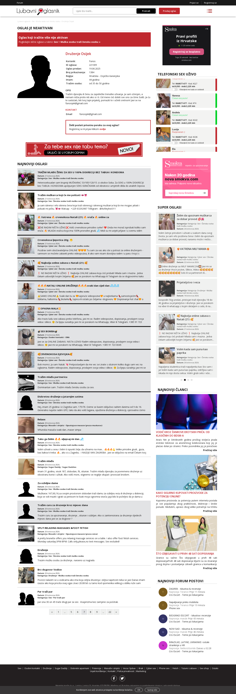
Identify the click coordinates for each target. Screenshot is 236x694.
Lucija (175, 123)
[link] (186, 178)
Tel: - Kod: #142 (184, 115)
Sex (33, 21)
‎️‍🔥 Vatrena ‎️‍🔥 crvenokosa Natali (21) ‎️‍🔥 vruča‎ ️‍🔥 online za (73, 217)
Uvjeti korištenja (98, 671)
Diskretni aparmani (79, 668)
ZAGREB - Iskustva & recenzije (185, 588)
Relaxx (41, 419)
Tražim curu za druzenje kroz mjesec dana (63, 505)
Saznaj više (152, 690)
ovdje (103, 129)
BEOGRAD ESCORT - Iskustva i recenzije (190, 615)
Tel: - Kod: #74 (184, 98)
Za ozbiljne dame (48, 483)
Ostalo (215, 668)
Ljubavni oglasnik (24, 21)
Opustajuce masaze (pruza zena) (82, 534)
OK (138, 690)
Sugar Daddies (69, 467)
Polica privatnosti (126, 671)
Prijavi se (194, 2)
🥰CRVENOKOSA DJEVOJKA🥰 (55, 354)
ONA (67, 337)
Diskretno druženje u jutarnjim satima (60, 396)
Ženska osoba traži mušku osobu (68, 201)
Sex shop (204, 668)
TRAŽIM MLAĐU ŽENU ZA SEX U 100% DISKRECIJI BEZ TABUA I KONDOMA (81, 172)
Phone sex (174, 608)
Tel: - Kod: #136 (184, 132)
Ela (173, 142)
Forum (20, 2)
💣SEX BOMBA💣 (48, 331)
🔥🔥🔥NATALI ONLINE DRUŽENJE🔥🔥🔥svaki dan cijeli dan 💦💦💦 (78, 285)
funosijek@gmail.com (77, 103)
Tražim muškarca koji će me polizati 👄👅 (62, 195)
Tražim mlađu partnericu (52, 377)
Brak (141, 668)
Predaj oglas (169, 10)
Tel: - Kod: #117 (184, 78)
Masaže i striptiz (56, 425)
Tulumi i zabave (189, 668)
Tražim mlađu (46, 461)
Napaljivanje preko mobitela (183, 602)
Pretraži (146, 10)
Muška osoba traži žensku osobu (48, 21)
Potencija (96, 668)
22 (110, 611)
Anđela (176, 106)
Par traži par (45, 591)
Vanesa (176, 89)
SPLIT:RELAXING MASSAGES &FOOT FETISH (63, 528)
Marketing (141, 671)
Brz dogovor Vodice (50, 569)
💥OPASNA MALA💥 (49, 308)
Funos (92, 61)
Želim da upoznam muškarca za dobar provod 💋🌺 (194, 217)
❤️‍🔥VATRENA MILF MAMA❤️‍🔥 (193, 249)
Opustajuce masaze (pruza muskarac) (84, 425)
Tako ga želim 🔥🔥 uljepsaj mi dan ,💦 (61, 439)
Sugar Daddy (54, 467)
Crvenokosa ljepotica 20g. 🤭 (55, 240)
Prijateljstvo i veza (188, 282)
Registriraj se (210, 2)
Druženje (43, 550)
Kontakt (112, 671)
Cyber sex (52, 223)
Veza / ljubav (129, 668)
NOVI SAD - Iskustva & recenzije (186, 628)
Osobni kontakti (56, 337)
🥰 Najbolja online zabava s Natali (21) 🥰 (62, 262)
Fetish (175, 668)
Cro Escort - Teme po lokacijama (186, 594)
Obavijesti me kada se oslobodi (191, 83)
